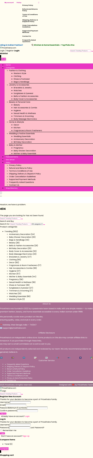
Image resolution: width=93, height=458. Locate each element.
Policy (19, 3)
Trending (8, 231)
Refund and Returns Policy (30, 10)
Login (2, 433)
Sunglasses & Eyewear (23, 93)
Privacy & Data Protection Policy (19, 378)
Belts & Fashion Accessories (26, 96)
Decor (16, 125)
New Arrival (10, 160)
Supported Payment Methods (30, 31)
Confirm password (8, 410)
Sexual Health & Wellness (25, 113)
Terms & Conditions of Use (30, 15)
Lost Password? (37, 427)
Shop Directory (12, 188)
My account (9, 3)
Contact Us (26, 36)
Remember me (9, 430)
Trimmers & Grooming (24, 116)
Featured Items (12, 157)
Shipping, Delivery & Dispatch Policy (30, 20)
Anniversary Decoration (24, 139)
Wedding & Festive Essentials (22, 133)
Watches (18, 90)
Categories (10, 68)
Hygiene (17, 110)
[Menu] (1, 193)
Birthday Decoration (23, 142)
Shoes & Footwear (22, 79)
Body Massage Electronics (25, 119)
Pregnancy (18, 148)
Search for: (5, 224)
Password (13, 408)
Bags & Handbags (21, 82)
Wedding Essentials (22, 136)
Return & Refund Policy (16, 369)
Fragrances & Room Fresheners (28, 130)
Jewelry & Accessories (19, 85)
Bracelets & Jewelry (23, 87)
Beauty (17, 105)
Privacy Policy (27, 5)
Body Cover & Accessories (25, 99)
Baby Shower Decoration (25, 150)
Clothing (17, 76)
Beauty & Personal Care (19, 102)
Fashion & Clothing (17, 70)
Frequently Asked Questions (29, 41)
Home (8, 65)
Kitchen (17, 127)
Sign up (3, 413)
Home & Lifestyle (16, 122)
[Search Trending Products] (44, 224)
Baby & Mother (15, 145)
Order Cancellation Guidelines (29, 26)
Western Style (20, 73)
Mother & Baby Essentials (25, 153)
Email (2, 405)
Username (4, 402)
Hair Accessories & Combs (25, 107)
